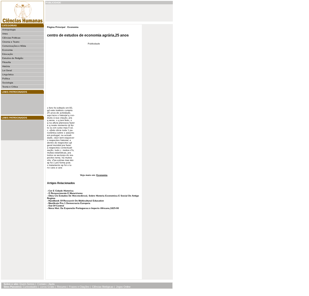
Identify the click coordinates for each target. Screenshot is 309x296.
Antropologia (9, 29)
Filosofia (6, 62)
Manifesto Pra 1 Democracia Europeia (69, 203)
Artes (5, 33)
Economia (7, 50)
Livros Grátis (47, 286)
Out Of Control (56, 205)
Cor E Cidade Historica (61, 190)
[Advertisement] (15, 104)
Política (6, 78)
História (6, 66)
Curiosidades (30, 286)
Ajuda (51, 284)
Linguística (8, 74)
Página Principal (56, 27)
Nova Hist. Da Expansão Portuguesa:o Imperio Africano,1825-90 (83, 208)
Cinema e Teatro (10, 42)
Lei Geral (7, 70)
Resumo (61, 286)
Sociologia (7, 82)
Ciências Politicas (11, 37)
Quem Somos (27, 284)
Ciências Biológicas (102, 286)
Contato (41, 284)
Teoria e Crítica (10, 86)
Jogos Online (123, 286)
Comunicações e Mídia (14, 46)
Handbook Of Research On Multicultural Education (76, 200)
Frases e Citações (79, 286)
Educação (7, 54)
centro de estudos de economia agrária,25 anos (88, 35)
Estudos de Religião (12, 58)
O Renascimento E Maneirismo (65, 193)
